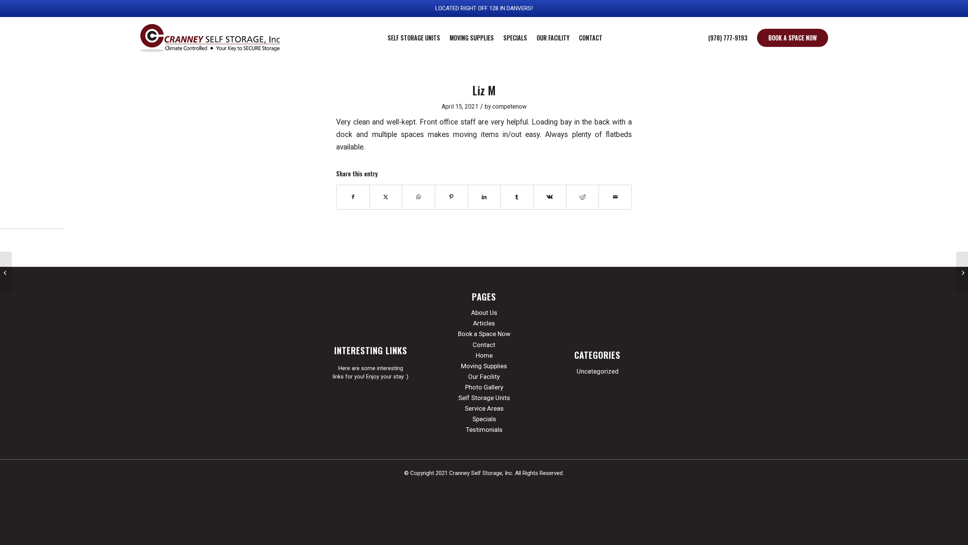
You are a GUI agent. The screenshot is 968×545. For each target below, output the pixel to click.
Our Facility (484, 376)
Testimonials (484, 429)
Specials (484, 419)
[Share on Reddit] (582, 197)
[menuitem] (414, 37)
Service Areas (484, 408)
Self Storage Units (484, 398)
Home (484, 355)
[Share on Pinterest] (451, 197)
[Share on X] (386, 197)
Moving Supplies (484, 366)
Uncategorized (598, 371)
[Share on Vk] (550, 197)
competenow (509, 106)
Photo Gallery (484, 387)
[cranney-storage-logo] (211, 38)
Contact (484, 345)
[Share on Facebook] (353, 197)
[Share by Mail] (615, 197)
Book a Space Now (484, 334)
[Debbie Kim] (6, 272)
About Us (484, 312)
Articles (484, 323)
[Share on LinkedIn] (484, 197)
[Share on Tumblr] (517, 197)
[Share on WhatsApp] (418, 197)
